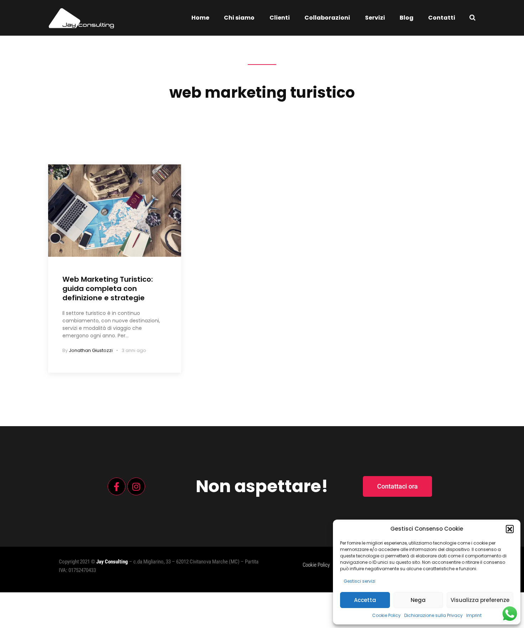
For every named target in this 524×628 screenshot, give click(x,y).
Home (200, 18)
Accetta (365, 600)
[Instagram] (136, 486)
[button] (509, 528)
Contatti (441, 18)
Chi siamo (239, 18)
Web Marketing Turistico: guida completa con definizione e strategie (107, 288)
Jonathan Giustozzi (91, 350)
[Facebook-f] (116, 486)
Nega (418, 600)
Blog (406, 18)
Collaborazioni (327, 18)
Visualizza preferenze (480, 600)
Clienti (279, 18)
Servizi (375, 18)
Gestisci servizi (359, 581)
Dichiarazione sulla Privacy (433, 615)
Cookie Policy (386, 615)
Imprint (474, 615)
